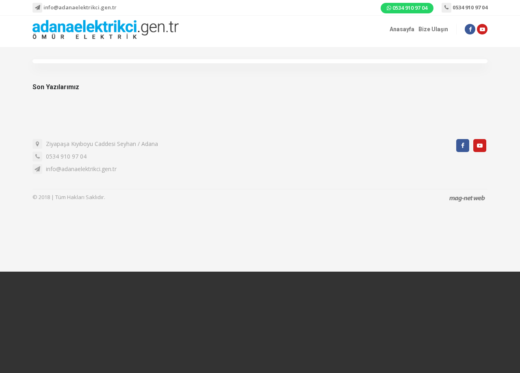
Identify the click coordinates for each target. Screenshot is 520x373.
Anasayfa (402, 29)
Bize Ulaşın (433, 29)
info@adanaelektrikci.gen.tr (79, 7)
